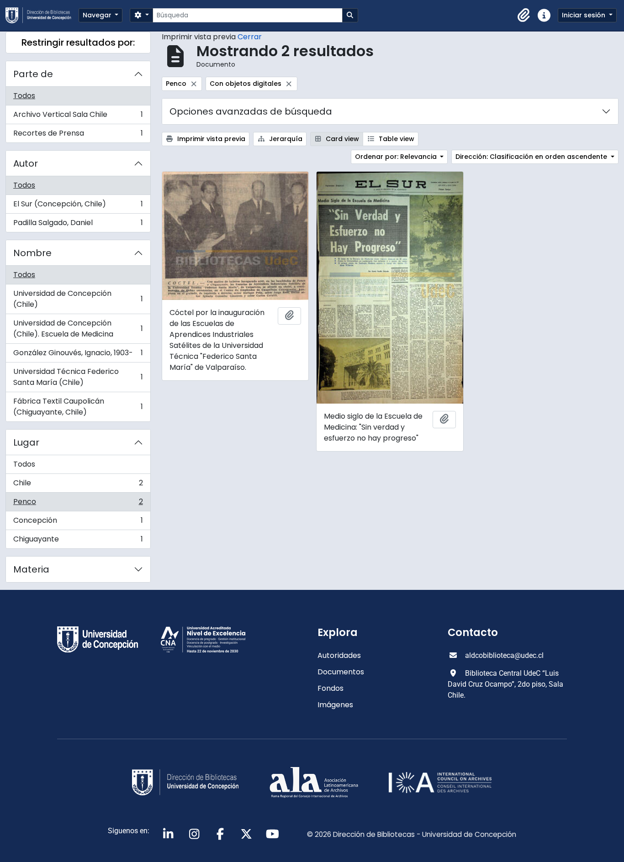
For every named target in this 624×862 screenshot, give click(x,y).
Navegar (98, 15)
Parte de (33, 74)
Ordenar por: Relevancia (397, 156)
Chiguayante (78, 541)
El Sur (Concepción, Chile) (78, 206)
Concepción (78, 522)
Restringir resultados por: (78, 42)
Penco (78, 503)
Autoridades (339, 655)
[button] (524, 15)
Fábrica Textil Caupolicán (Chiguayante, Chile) (78, 406)
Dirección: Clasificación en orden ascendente (532, 156)
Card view (341, 138)
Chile (78, 485)
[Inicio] (42, 15)
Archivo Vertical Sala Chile (78, 116)
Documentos (340, 672)
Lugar (26, 442)
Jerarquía (284, 138)
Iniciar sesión (584, 15)
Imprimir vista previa (210, 138)
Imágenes (335, 704)
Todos (24, 95)
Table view (395, 138)
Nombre (32, 253)
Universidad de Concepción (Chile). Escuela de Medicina (78, 328)
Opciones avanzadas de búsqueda (250, 111)
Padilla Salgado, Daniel (78, 224)
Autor (25, 163)
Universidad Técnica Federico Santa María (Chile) (78, 377)
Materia (31, 569)
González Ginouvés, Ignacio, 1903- (78, 355)
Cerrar (250, 37)
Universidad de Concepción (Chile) (78, 299)
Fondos (330, 688)
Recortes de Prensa (78, 135)
